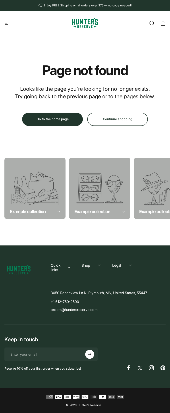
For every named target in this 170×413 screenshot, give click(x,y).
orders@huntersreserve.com (74, 309)
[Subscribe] (89, 354)
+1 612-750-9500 (65, 301)
